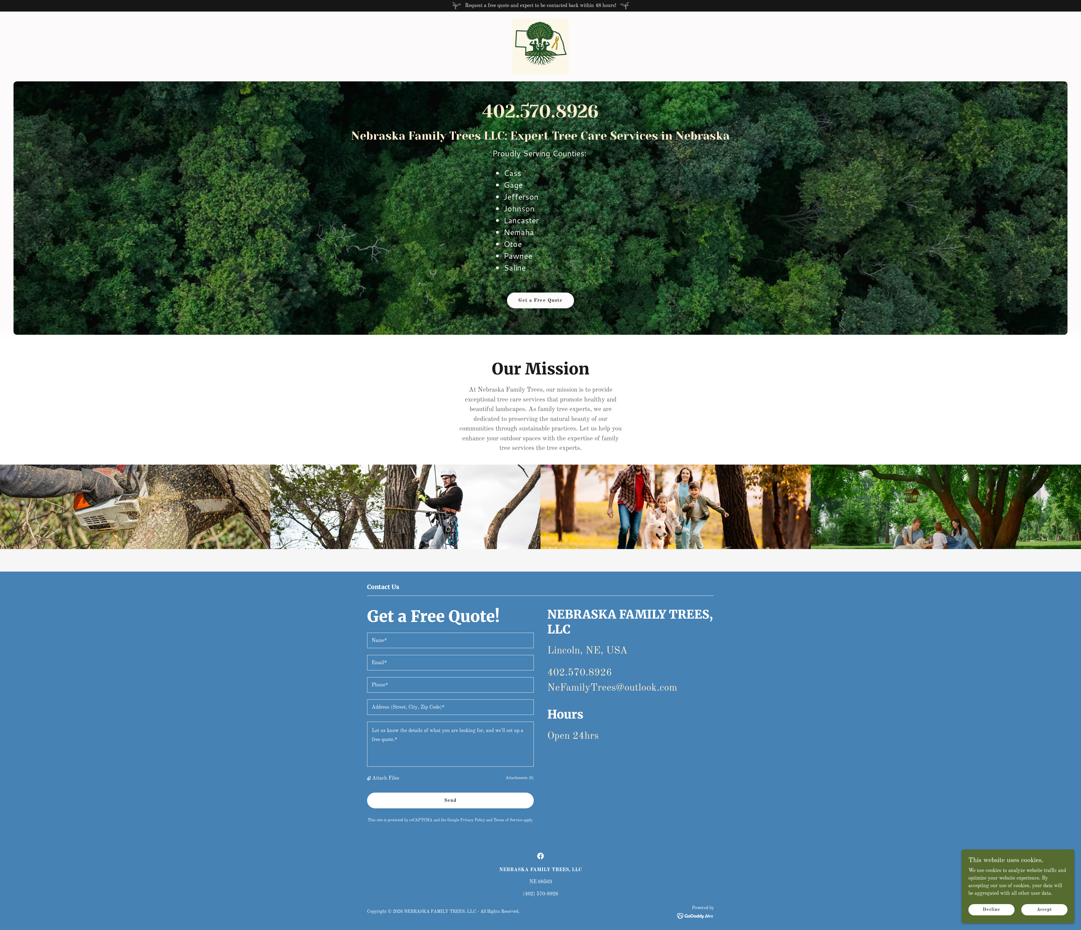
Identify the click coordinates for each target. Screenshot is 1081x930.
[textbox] (450, 640)
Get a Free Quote (540, 300)
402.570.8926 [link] (540, 111)
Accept (1044, 909)
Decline (991, 909)
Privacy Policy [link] (472, 820)
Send (450, 800)
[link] (540, 46)
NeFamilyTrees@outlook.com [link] (612, 688)
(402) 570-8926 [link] (540, 893)
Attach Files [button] (385, 778)
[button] (369, 778)
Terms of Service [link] (507, 820)
